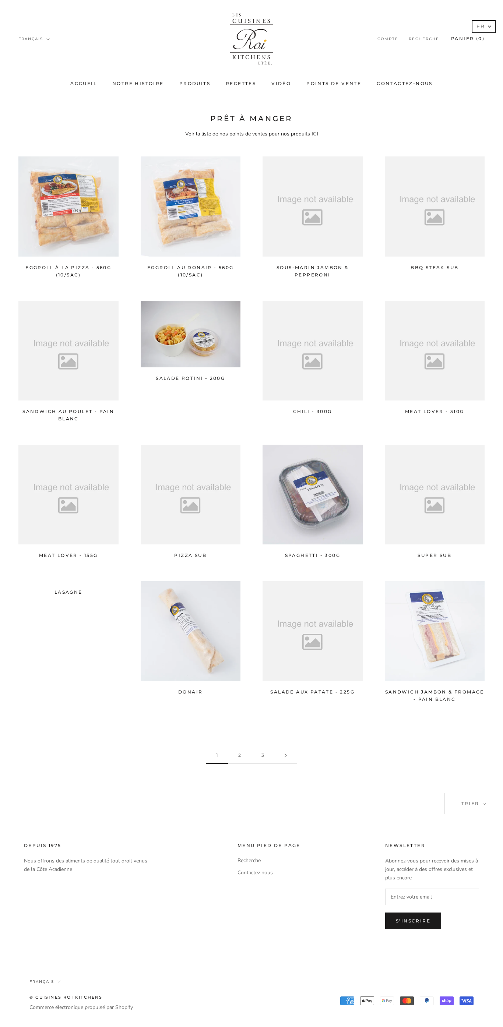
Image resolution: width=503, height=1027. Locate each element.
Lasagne (68, 592)
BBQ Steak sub (434, 267)
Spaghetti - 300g (312, 555)
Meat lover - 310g (434, 411)
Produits (194, 83)
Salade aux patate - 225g (312, 692)
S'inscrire (413, 921)
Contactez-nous (405, 83)
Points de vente (333, 83)
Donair (190, 692)
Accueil (83, 83)
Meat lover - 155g (68, 555)
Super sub (434, 555)
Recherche (424, 38)
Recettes (241, 83)
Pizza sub (190, 555)
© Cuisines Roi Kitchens (66, 997)
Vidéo (281, 83)
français (30, 38)
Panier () (468, 38)
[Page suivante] (285, 755)
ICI (315, 133)
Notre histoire (138, 83)
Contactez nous (255, 872)
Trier (471, 803)
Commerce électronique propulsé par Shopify (81, 1007)
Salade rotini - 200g (190, 378)
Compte (387, 38)
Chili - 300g (312, 411)
